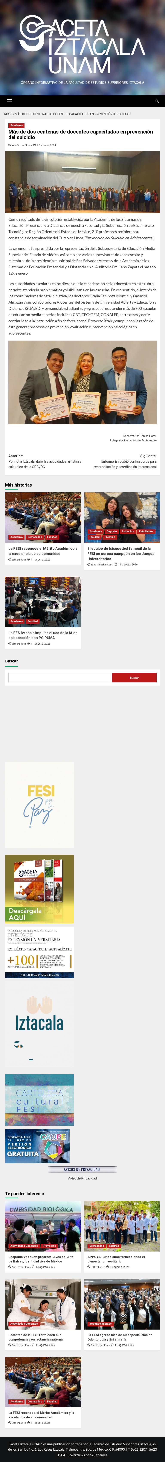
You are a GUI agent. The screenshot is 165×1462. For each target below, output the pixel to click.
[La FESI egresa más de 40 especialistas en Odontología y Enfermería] (122, 1304)
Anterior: (44, 461)
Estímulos (128, 531)
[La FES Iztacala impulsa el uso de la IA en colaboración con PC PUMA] (43, 602)
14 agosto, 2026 (45, 1266)
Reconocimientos (100, 1323)
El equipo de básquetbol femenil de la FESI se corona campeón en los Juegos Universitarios (120, 553)
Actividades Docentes (24, 1245)
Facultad (52, 537)
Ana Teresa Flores (22, 145)
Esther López (19, 560)
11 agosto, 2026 (40, 559)
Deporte (112, 531)
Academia (16, 125)
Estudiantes (146, 531)
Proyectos (49, 1245)
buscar (134, 677)
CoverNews (76, 1455)
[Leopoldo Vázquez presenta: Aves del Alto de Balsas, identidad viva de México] (43, 1226)
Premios (109, 537)
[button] (9, 100)
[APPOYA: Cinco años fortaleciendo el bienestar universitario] (122, 1226)
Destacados (35, 537)
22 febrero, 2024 (46, 145)
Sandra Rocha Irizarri (102, 565)
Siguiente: (125, 461)
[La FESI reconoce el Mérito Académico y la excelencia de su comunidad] (43, 517)
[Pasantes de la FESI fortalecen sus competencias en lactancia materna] (43, 1304)
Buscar (11, 661)
